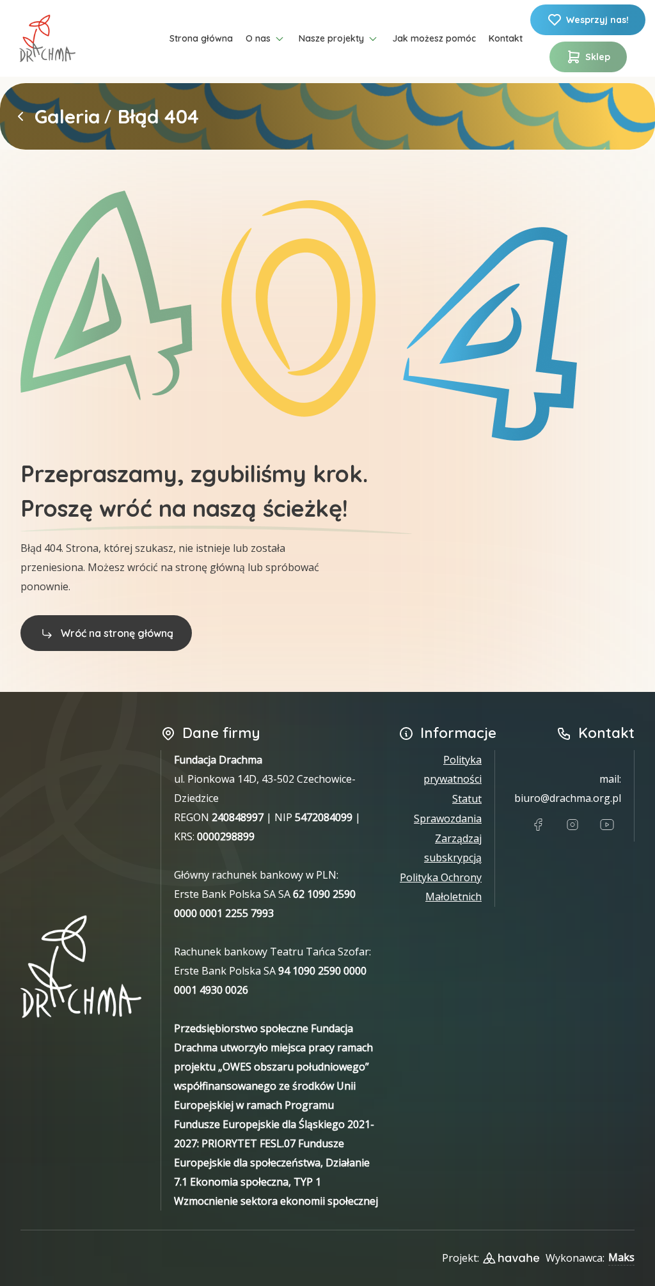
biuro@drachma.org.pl (567, 798)
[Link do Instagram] (572, 825)
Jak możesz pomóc (434, 38)
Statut (467, 799)
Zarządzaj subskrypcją (453, 848)
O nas (258, 38)
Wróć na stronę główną (117, 633)
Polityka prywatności (452, 769)
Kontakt (506, 38)
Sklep (597, 57)
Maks (621, 1257)
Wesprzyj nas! (597, 20)
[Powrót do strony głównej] (20, 116)
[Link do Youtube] (607, 825)
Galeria (67, 116)
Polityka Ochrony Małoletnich (441, 887)
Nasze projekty (331, 38)
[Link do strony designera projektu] (511, 1258)
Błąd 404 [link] (158, 116)
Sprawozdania (448, 819)
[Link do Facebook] (538, 825)
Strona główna (201, 38)
